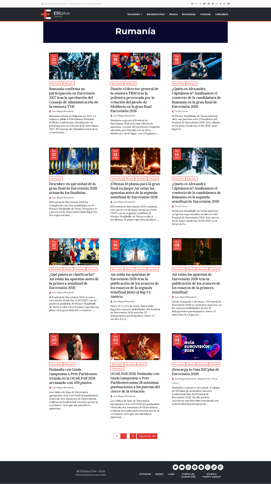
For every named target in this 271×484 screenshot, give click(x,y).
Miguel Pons (204, 378)
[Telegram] (201, 467)
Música (173, 14)
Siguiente (145, 436)
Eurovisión (134, 14)
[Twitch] (224, 3)
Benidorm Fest (156, 14)
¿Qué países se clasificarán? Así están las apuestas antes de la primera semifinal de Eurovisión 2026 (74, 281)
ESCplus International (56, 3)
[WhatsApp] (216, 3)
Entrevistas (189, 14)
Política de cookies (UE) (188, 475)
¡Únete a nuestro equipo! (211, 475)
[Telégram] (209, 3)
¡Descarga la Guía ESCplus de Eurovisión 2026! (195, 371)
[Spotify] (213, 3)
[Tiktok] (214, 467)
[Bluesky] (228, 3)
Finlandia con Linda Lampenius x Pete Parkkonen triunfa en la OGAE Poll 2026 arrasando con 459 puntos (73, 376)
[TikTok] (220, 3)
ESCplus (85, 471)
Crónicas (205, 14)
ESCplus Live (74, 3)
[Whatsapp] (207, 467)
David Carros (181, 111)
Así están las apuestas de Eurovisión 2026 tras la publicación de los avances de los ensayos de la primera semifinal (196, 283)
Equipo (159, 474)
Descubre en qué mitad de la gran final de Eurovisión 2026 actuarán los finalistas (73, 188)
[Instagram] (200, 3)
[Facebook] (192, 3)
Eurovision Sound (91, 3)
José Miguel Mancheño (63, 111)
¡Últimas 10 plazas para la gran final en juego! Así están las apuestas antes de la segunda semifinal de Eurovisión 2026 (135, 190)
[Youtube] (182, 467)
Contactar (145, 474)
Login (171, 474)
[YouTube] (204, 3)
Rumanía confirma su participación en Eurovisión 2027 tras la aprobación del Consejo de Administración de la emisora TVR (73, 97)
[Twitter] (196, 3)
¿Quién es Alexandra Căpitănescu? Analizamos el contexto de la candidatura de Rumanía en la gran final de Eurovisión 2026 (196, 97)
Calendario (221, 14)
